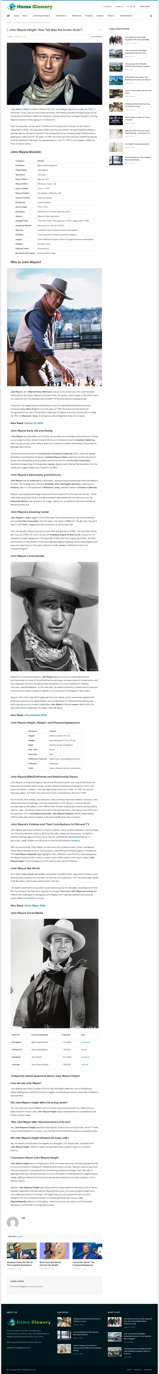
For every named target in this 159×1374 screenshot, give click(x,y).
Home (16, 16)
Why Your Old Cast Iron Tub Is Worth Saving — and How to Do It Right (138, 132)
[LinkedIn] (3, 128)
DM (10, 37)
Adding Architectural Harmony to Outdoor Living (137, 105)
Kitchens (89, 16)
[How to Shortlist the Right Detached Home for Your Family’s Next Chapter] (116, 53)
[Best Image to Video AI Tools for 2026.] (116, 120)
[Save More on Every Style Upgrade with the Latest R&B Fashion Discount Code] (116, 40)
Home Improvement (41, 16)
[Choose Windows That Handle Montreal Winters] (116, 160)
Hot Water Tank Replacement (137, 144)
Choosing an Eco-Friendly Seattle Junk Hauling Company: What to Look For (138, 65)
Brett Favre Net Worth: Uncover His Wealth (50, 1263)
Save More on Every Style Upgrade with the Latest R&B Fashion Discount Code (137, 38)
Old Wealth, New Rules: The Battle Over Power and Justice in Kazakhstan (138, 78)
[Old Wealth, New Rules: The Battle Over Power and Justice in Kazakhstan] (116, 80)
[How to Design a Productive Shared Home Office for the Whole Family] (64, 1348)
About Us (137, 1370)
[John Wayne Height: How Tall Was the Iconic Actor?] (54, 74)
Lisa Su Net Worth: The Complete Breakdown (83, 1263)
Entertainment (126, 16)
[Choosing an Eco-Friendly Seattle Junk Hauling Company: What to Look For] (116, 67)
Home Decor (61, 16)
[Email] (3, 147)
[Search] (151, 16)
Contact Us (119, 6)
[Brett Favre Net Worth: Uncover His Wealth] (54, 1251)
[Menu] (8, 15)
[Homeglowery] (30, 6)
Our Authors (107, 6)
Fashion (111, 16)
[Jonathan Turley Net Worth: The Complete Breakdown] (22, 1251)
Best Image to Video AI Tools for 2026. (137, 118)
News (25, 16)
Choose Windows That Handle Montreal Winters (137, 158)
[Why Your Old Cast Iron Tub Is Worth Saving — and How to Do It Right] (116, 134)
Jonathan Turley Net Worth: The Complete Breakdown (20, 1263)
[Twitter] (3, 121)
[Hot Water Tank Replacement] (116, 147)
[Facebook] (3, 115)
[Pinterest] (3, 134)
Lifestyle (100, 16)
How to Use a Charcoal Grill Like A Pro (138, 92)
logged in (24, 1286)
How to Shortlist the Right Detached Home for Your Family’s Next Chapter (136, 51)
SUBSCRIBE (145, 6)
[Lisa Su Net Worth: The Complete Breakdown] (87, 1251)
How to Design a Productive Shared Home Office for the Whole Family (87, 1347)
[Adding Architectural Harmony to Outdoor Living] (116, 107)
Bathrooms (76, 16)
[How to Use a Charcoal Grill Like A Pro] (116, 93)
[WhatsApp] (3, 140)
